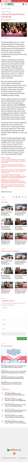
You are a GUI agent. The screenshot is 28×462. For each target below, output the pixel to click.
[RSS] (14, 453)
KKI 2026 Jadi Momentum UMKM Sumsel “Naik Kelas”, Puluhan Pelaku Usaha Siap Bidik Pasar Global (14, 416)
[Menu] (2, 4)
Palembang (8, 11)
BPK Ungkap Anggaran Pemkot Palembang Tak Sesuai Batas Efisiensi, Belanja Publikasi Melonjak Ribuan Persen (13, 366)
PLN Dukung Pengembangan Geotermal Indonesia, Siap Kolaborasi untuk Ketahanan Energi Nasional (15, 405)
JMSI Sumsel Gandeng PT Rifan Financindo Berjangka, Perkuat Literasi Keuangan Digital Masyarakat (13, 186)
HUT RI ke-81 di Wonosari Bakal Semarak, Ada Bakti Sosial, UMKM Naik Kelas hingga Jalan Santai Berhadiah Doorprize (15, 399)
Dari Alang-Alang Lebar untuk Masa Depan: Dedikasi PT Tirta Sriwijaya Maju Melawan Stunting (15, 422)
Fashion (3, 11)
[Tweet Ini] (16, 197)
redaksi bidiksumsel (9, 19)
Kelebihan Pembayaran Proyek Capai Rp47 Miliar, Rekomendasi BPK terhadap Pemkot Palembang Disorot (12, 377)
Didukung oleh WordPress (9, 458)
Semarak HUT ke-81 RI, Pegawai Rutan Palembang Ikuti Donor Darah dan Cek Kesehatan (11, 383)
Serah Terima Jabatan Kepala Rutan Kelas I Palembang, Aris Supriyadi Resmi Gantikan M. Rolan (13, 166)
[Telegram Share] (22, 197)
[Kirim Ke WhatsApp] (25, 197)
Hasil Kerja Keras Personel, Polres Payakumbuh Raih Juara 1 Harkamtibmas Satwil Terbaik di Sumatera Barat (13, 171)
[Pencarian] (26, 4)
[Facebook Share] (13, 197)
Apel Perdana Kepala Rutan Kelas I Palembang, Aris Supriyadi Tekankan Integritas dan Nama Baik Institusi (13, 161)
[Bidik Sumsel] (9, 4)
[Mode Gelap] (23, 4)
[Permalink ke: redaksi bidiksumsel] (2, 19)
